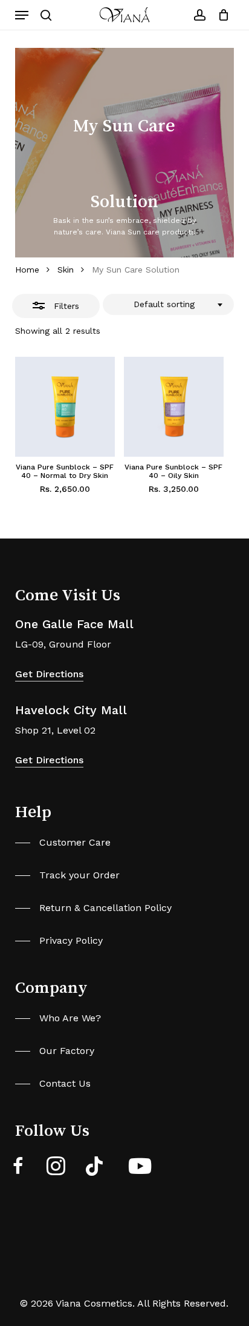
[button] (21, 15)
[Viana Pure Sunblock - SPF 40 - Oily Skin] (174, 407)
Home (27, 269)
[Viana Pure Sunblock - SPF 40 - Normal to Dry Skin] (65, 407)
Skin (65, 269)
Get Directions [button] (49, 674)
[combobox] (168, 304)
